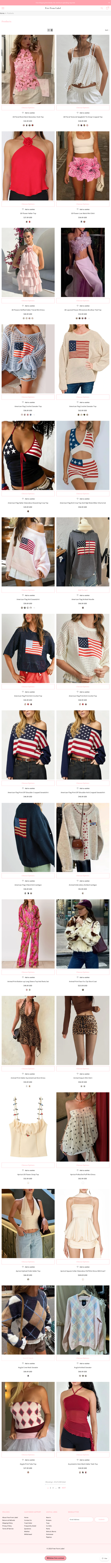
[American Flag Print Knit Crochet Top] (28, 648)
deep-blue (28, 511)
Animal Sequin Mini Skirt (82, 1078)
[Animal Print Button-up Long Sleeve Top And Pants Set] (28, 934)
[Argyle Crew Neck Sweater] (28, 1320)
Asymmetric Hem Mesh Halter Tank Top (83, 1464)
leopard (29, 1086)
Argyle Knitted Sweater (83, 1367)
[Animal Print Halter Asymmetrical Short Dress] (28, 1030)
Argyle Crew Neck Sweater (28, 1367)
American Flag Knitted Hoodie (83, 599)
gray (25, 608)
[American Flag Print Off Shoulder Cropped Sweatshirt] (28, 745)
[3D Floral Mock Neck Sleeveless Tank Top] (28, 69)
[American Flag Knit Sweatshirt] (28, 552)
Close (109, 3)
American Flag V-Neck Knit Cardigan (28, 885)
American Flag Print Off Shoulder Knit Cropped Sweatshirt (83, 792)
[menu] (3, 8)
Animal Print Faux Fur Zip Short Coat (83, 981)
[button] (48, 30)
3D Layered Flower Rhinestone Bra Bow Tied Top (82, 310)
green (24, 318)
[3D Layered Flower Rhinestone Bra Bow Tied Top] (82, 262)
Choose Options (28, 107)
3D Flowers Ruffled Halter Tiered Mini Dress (28, 310)
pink (29, 318)
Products (10, 13)
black (26, 222)
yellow (26, 318)
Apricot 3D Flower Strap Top (28, 1174)
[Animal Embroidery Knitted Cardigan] (82, 837)
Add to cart (83, 590)
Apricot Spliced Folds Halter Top (28, 1271)
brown (78, 415)
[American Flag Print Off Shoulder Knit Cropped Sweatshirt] (82, 745)
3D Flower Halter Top (28, 213)
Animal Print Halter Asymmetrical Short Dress (28, 1078)
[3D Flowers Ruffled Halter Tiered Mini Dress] (28, 262)
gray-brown (86, 1376)
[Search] (102, 8)
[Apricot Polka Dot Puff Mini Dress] (82, 1127)
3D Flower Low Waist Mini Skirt (83, 213)
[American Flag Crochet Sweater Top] (28, 359)
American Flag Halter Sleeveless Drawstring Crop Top (28, 503)
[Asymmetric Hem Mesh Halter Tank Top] (82, 1416)
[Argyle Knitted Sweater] (82, 1320)
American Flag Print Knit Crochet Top (28, 696)
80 (59, 1488)
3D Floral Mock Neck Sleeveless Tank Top (28, 117)
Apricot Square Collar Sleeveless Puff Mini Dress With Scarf (82, 1271)
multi (28, 1472)
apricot (28, 1183)
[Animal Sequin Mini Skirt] (82, 1030)
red (29, 222)
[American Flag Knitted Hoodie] (82, 552)
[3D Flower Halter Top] (28, 166)
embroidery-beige (83, 893)
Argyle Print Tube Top (28, 1464)
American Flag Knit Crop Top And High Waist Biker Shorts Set (83, 503)
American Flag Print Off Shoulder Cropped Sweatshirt (28, 792)
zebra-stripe (26, 1086)
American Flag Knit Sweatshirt (28, 599)
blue (83, 1376)
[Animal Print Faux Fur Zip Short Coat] (82, 934)
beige (87, 415)
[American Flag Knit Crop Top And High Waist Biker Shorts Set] (82, 455)
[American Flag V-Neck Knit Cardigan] (28, 837)
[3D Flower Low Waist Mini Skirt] (82, 166)
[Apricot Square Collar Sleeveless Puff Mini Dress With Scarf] (82, 1223)
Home (2, 13)
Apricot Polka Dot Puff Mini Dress (82, 1174)
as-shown (28, 1376)
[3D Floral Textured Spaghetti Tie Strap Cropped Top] (82, 69)
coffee (81, 1086)
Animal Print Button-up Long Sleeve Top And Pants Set (28, 981)
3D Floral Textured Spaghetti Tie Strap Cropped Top (83, 117)
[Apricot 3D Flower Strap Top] (28, 1127)
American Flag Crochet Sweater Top (28, 406)
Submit (101, 1519)
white (32, 318)
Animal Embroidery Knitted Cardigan (83, 885)
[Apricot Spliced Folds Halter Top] (28, 1223)
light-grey (22, 608)
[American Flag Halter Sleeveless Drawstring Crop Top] (28, 455)
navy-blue (31, 704)
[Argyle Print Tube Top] (28, 1416)
